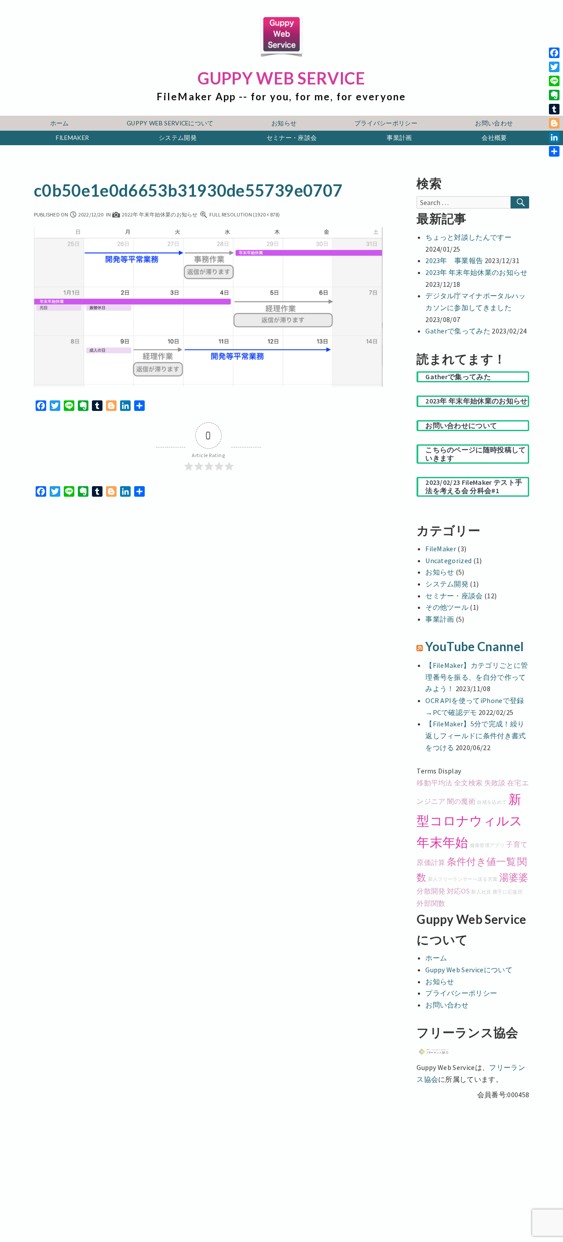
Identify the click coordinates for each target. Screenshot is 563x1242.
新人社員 (481, 892)
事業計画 (399, 137)
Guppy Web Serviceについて (170, 123)
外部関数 (431, 903)
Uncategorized (448, 560)
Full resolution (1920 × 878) (244, 214)
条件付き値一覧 (481, 861)
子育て (516, 844)
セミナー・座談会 (292, 137)
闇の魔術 (461, 801)
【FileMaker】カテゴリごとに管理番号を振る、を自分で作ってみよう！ (476, 677)
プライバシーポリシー (386, 123)
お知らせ (283, 123)
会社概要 (494, 137)
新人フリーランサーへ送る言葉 (462, 879)
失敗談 (495, 782)
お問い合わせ (494, 123)
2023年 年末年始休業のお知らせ (476, 272)
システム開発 (178, 137)
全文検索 (468, 782)
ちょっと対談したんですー (468, 237)
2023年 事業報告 (454, 260)
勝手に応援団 (508, 892)
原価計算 (431, 862)
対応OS (458, 891)
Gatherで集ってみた (457, 330)
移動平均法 (435, 782)
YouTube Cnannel (474, 646)
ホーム (59, 123)
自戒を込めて (492, 802)
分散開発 (431, 891)
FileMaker (72, 137)
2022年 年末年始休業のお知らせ (159, 214)
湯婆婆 (514, 877)
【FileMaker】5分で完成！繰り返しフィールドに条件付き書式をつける (475, 735)
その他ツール (446, 607)
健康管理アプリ (487, 845)
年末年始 (442, 842)
